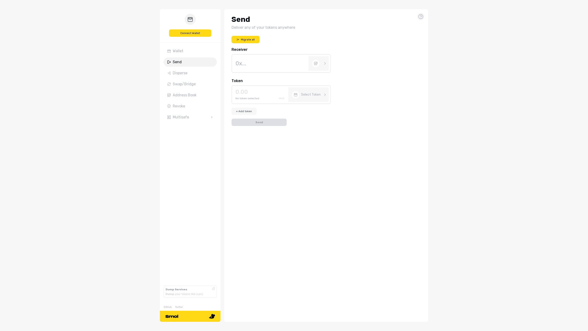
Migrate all (248, 39)
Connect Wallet (190, 33)
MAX (282, 98)
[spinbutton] (260, 92)
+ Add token (244, 111)
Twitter (179, 307)
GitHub (168, 307)
